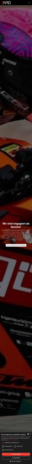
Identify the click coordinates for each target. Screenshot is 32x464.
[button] (16, 461)
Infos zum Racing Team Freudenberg (16, 245)
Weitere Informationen (13, 440)
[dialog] (16, 448)
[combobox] (28, 434)
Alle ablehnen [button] (16, 458)
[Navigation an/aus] (29, 2)
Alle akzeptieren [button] (16, 454)
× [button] (30, 434)
